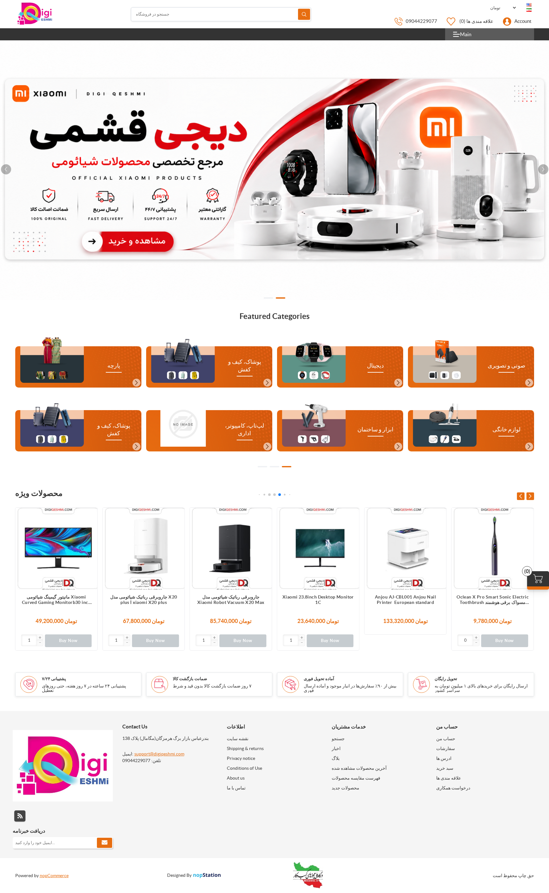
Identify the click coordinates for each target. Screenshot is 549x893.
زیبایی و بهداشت (506, 429)
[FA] (529, 10)
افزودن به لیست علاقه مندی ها (89, 541)
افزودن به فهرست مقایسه (89, 528)
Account (523, 21)
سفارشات (445, 748)
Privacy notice (241, 758)
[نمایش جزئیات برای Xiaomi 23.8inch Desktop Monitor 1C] (231, 549)
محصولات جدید (345, 787)
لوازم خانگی (376, 429)
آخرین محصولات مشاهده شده (359, 768)
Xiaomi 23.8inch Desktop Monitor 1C (231, 599)
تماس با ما (236, 787)
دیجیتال (244, 365)
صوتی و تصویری (375, 365)
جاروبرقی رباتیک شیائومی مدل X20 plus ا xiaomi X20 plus (56, 599)
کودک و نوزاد (506, 365)
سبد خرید (444, 768)
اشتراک (104, 843)
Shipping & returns (245, 748)
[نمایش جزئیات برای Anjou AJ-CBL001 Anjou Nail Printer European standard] (318, 549)
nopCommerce (54, 875)
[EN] (529, 5)
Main (465, 34)
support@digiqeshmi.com (159, 753)
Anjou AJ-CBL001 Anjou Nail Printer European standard (318, 599)
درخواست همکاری (453, 787)
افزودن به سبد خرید (89, 515)
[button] (6, 169)
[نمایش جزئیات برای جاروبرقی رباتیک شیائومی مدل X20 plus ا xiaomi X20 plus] (57, 549)
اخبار (336, 748)
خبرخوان (19, 816)
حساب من (445, 738)
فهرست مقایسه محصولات (356, 778)
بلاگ (336, 758)
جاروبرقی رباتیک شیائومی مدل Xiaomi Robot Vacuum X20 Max (143, 599)
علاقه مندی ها (448, 778)
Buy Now (68, 640)
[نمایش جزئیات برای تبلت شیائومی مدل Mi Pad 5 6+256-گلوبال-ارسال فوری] (493, 549)
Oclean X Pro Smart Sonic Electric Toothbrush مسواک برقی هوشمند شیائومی (405, 599)
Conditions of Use (244, 768)
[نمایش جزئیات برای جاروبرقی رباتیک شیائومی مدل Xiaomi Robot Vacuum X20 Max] (144, 549)
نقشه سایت (237, 738)
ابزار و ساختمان (244, 429)
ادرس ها (443, 758)
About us (236, 778)
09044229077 (421, 21)
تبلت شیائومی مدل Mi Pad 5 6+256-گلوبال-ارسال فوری (492, 599)
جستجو (304, 14)
